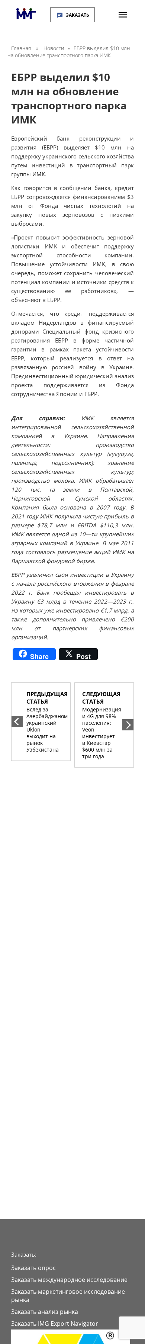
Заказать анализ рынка (44, 1312)
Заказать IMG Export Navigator (54, 1323)
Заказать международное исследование (69, 1280)
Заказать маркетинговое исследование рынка (68, 1295)
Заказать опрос (33, 1268)
